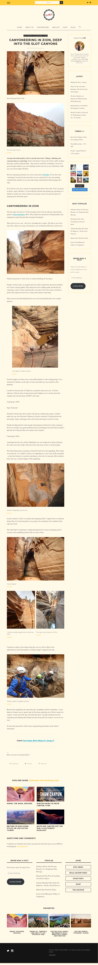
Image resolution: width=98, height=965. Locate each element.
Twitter (29, 763)
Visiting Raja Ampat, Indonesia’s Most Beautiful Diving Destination (59, 934)
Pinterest (44, 763)
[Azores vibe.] (86, 180)
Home (19, 27)
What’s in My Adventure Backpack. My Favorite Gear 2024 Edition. (79, 89)
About (50, 955)
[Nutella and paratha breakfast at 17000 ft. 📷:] (79, 173)
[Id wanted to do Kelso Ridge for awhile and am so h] (73, 167)
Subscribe (78, 286)
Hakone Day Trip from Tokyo (79, 238)
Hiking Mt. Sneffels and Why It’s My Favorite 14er (38, 933)
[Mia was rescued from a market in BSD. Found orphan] (79, 180)
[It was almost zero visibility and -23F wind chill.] (79, 167)
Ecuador (46, 174)
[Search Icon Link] (80, 27)
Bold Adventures (78, 873)
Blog (73, 27)
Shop (65, 27)
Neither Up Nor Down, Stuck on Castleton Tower (18, 828)
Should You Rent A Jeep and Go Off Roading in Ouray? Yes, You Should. (79, 115)
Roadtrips (78, 879)
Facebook (15, 763)
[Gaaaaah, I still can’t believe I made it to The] (73, 173)
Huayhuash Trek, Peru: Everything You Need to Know (78, 221)
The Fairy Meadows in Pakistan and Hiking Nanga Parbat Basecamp (79, 98)
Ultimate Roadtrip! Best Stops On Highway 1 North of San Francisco (79, 231)
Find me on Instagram (79, 60)
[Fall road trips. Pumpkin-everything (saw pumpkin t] (73, 180)
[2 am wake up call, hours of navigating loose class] (86, 167)
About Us (30, 27)
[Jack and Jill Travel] (49, 15)
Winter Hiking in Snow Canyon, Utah (48, 804)
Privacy (54, 955)
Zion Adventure (19, 214)
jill (35, 48)
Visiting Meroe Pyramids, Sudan (81, 932)
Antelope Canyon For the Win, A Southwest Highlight (50, 828)
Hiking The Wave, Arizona (19, 803)
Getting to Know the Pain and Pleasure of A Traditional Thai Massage (79, 212)
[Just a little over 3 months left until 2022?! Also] (86, 173)
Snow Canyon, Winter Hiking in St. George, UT (38, 741)
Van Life (56, 27)
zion (43, 48)
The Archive (78, 890)
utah (41, 48)
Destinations (43, 27)
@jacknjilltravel (22, 846)
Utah (45, 35)
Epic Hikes (78, 867)
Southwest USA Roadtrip (33, 35)
